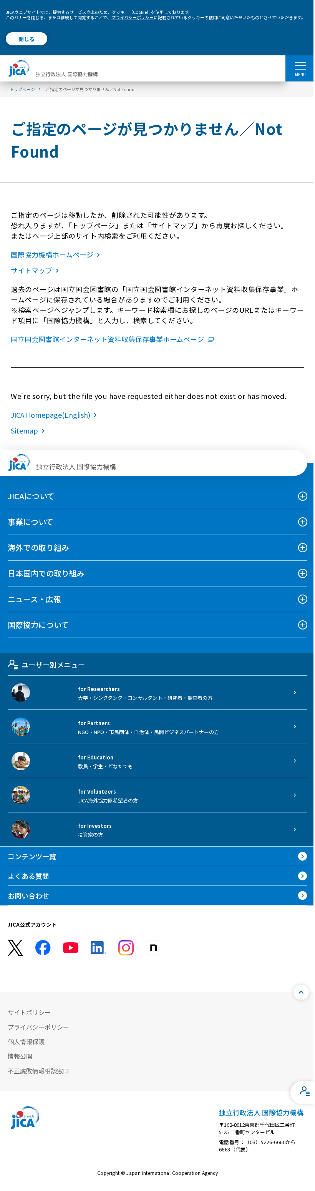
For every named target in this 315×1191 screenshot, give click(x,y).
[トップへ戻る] (301, 992)
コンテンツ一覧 (32, 856)
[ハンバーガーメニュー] (300, 65)
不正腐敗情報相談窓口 (38, 1070)
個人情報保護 (26, 1041)
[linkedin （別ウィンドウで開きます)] (98, 947)
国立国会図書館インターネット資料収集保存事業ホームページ (107, 339)
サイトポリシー (29, 1012)
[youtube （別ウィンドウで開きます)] (70, 947)
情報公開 (20, 1056)
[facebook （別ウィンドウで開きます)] (43, 947)
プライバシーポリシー (132, 17)
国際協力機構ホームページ (52, 254)
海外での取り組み (38, 547)
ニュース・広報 (34, 599)
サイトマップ (31, 270)
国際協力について (38, 624)
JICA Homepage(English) (50, 415)
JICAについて (31, 496)
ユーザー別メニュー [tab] (53, 664)
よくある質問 (28, 876)
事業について (30, 521)
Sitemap (24, 430)
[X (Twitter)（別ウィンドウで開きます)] (15, 948)
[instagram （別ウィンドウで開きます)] (126, 947)
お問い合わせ (28, 895)
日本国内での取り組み (46, 573)
